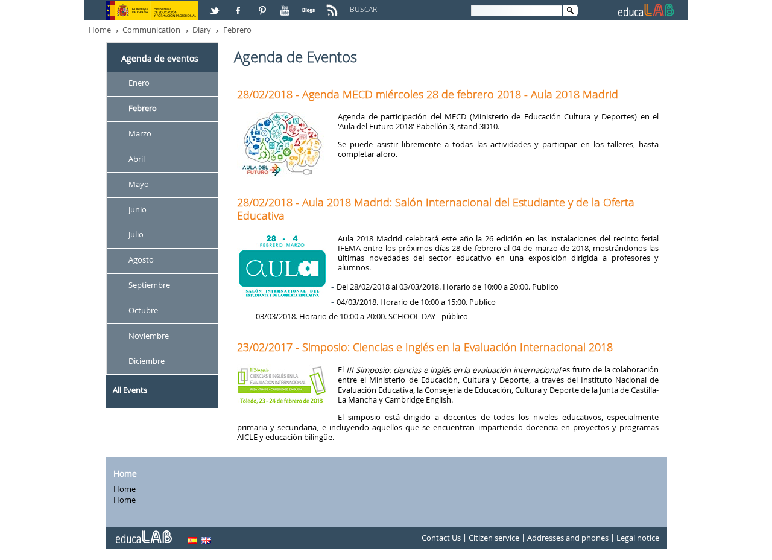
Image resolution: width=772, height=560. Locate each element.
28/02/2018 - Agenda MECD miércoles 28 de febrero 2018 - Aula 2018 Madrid (427, 94)
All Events (130, 389)
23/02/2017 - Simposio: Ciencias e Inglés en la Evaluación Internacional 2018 (425, 347)
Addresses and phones (568, 538)
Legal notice (637, 538)
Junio (137, 209)
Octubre (143, 310)
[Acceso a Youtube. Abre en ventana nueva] (286, 5)
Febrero (237, 29)
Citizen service (494, 538)
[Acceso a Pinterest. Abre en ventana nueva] (263, 5)
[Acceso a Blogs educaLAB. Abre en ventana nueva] (310, 5)
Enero (139, 82)
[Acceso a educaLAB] (143, 532)
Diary (201, 29)
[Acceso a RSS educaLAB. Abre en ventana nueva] (333, 5)
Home (100, 29)
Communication (151, 29)
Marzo (139, 133)
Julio (136, 234)
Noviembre (148, 335)
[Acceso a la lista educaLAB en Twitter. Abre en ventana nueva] (216, 5)
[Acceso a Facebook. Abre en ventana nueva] (239, 5)
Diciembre (146, 360)
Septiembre (149, 285)
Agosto (141, 260)
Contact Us (441, 538)
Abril (136, 158)
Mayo (138, 184)
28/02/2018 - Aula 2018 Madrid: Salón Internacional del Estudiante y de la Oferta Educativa (435, 209)
